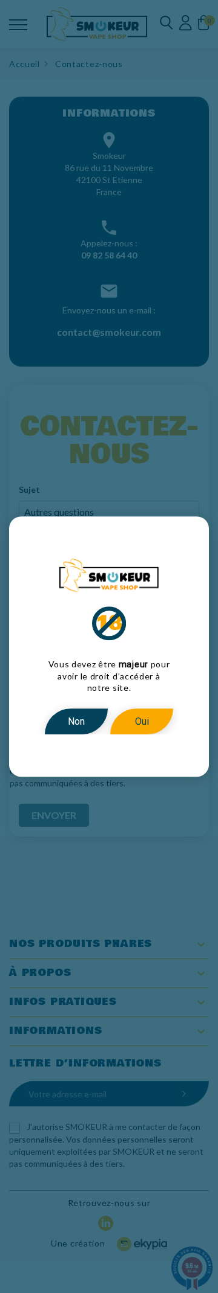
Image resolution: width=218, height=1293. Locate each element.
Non (76, 721)
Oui (142, 721)
